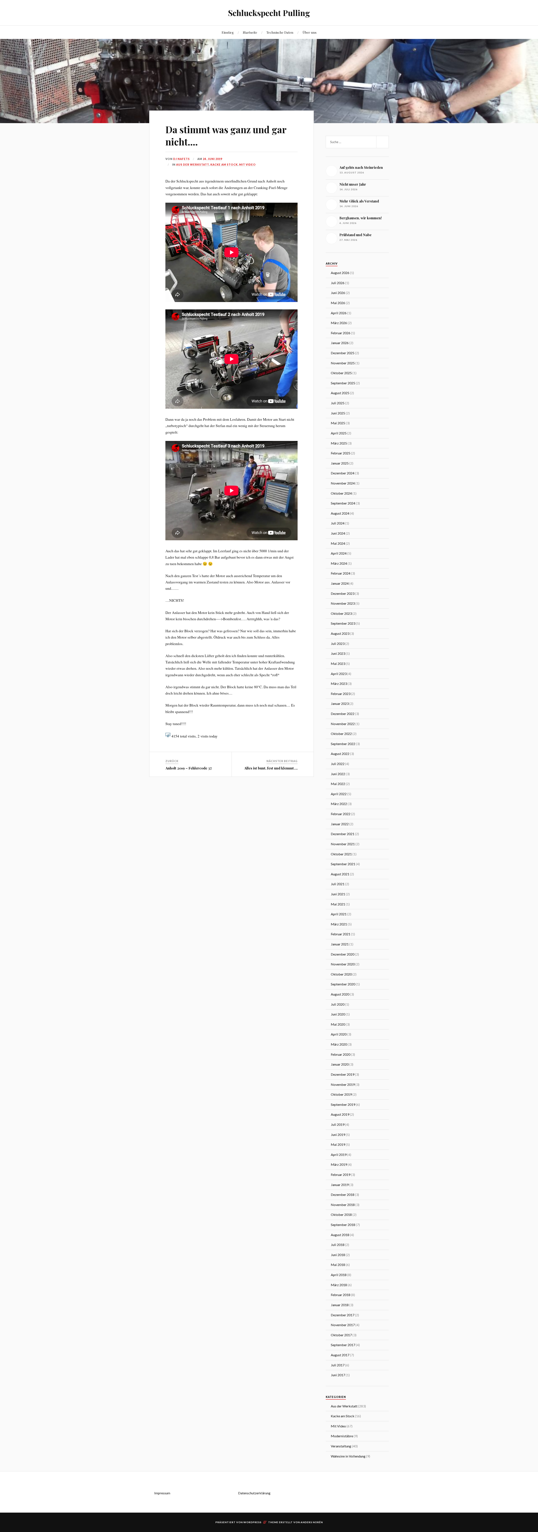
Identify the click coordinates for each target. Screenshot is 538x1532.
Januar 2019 (340, 1185)
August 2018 (340, 1235)
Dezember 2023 (342, 593)
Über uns (309, 32)
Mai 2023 (338, 664)
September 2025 (343, 383)
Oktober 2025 (341, 373)
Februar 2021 (340, 934)
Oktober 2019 (341, 1094)
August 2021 (340, 874)
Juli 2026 (337, 283)
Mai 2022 (338, 784)
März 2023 (339, 683)
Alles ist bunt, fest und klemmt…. (271, 768)
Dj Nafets (181, 159)
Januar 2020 (340, 1064)
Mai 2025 (338, 423)
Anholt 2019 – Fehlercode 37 (188, 768)
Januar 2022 (340, 824)
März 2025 (339, 443)
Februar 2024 (340, 573)
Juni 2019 (338, 1135)
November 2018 (343, 1205)
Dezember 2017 (342, 1315)
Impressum (162, 1493)
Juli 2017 (337, 1365)
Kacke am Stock (224, 164)
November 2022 (343, 724)
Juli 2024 (337, 523)
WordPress (252, 1522)
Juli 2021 (337, 884)
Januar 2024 (340, 583)
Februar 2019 (340, 1175)
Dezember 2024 (342, 473)
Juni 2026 (338, 293)
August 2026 (340, 273)
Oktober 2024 (341, 493)
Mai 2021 (338, 904)
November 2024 (343, 483)
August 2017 (340, 1355)
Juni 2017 (338, 1375)
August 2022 (340, 754)
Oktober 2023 (341, 613)
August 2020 (340, 994)
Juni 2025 (338, 413)
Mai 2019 (338, 1144)
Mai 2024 (338, 543)
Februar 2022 (340, 814)
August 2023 (340, 633)
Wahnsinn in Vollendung (348, 1456)
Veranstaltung (341, 1446)
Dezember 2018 (342, 1195)
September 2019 (343, 1104)
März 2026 (339, 323)
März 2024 (339, 563)
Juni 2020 (338, 1014)
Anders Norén (312, 1522)
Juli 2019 (337, 1124)
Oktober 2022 (341, 734)
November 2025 (343, 363)
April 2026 (339, 313)
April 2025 (339, 433)
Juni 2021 (338, 894)
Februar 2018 (340, 1295)
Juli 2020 (337, 1004)
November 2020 (343, 964)
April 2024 (339, 553)
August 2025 (340, 393)
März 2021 (339, 924)
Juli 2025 (337, 403)
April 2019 (339, 1155)
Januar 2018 (340, 1305)
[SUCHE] (382, 142)
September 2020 (343, 984)
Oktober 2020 (341, 974)
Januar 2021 (340, 944)
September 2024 (343, 503)
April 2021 (339, 914)
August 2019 (340, 1114)
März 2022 (339, 804)
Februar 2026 (340, 333)
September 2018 (343, 1225)
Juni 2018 (338, 1255)
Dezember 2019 (342, 1074)
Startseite (250, 32)
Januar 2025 (340, 463)
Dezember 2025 (342, 353)
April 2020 (339, 1034)
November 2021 (343, 844)
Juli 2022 (337, 764)
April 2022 (339, 794)
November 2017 (343, 1325)
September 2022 (343, 744)
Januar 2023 (340, 703)
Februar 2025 (340, 453)
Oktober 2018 (341, 1215)
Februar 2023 (340, 694)
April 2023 (339, 674)
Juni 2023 (338, 653)
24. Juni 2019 (212, 159)
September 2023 (343, 623)
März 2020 (339, 1044)
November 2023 (343, 603)
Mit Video (247, 164)
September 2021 (343, 864)
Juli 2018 (337, 1245)
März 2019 (339, 1164)
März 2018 (339, 1285)
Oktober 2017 (341, 1335)
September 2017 (343, 1345)
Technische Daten (279, 32)
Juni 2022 (338, 774)
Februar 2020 (340, 1054)
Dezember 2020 (342, 954)
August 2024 (340, 513)
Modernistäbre (342, 1436)
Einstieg (228, 32)
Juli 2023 (337, 644)
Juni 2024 (338, 533)
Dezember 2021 (342, 834)
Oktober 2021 (341, 854)
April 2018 (339, 1275)
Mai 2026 (338, 303)
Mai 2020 (338, 1024)
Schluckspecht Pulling (269, 12)
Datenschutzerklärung (254, 1493)
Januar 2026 (340, 343)
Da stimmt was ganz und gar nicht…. (225, 135)
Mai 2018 (338, 1265)
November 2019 (343, 1084)
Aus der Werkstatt (192, 164)
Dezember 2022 (342, 714)
